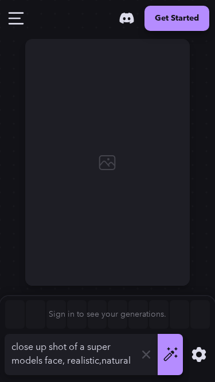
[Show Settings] (199, 354)
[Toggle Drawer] (16, 18)
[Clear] (146, 354)
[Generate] (170, 354)
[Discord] (127, 18)
